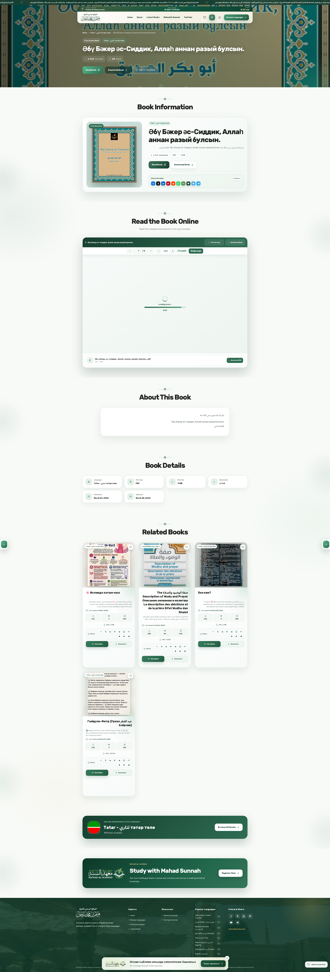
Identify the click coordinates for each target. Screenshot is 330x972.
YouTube (188, 17)
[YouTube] (231, 922)
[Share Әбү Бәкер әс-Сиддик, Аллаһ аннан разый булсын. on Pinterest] (168, 183)
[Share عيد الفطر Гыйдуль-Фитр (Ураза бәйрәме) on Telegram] (129, 765)
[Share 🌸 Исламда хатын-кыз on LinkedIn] (110, 632)
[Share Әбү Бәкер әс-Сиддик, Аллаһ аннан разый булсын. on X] (158, 183)
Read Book (91, 70)
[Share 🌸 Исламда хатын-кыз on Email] (129, 632)
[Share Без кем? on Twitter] (236, 636)
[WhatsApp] (243, 916)
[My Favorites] (205, 17)
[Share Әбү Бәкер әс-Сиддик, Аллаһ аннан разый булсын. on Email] (183, 183)
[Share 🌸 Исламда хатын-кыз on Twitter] (124, 636)
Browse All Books (227, 827)
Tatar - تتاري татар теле (100, 33)
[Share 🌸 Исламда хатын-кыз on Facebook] (101, 632)
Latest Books (153, 17)
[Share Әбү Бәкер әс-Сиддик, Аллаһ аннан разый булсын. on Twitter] (193, 183)
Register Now (229, 873)
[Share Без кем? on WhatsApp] (236, 632)
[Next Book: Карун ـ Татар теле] (326, 544)
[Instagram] (250, 916)
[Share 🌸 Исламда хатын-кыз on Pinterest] (115, 632)
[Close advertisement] (227, 958)
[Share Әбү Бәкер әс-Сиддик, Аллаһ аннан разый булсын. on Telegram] (198, 183)
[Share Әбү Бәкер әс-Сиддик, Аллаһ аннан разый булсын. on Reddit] (173, 183)
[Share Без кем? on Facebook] (213, 632)
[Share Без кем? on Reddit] (232, 632)
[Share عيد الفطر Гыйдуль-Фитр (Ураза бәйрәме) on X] (106, 760)
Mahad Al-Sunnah (172, 17)
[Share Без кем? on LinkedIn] (222, 632)
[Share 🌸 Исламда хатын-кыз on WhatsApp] (124, 632)
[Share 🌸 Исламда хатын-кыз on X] (106, 632)
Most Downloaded (137, 924)
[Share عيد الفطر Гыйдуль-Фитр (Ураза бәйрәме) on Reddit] (119, 760)
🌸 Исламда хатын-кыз (103, 592)
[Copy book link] (188, 183)
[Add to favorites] (130, 547)
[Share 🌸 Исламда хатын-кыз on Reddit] (119, 632)
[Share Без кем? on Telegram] (241, 636)
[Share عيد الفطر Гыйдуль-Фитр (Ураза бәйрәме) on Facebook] (101, 760)
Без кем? (204, 592)
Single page (196, 251)
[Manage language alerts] (219, 17)
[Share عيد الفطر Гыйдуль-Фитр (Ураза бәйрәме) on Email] (129, 760)
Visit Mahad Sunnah (237, 929)
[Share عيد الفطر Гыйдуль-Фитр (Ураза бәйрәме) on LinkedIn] (110, 760)
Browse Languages (137, 920)
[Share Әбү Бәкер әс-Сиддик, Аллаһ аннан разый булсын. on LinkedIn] (163, 183)
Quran (139, 17)
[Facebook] (231, 916)
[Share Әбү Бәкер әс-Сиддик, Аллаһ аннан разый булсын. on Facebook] (153, 183)
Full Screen (215, 242)
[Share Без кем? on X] (218, 632)
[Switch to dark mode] (212, 17)
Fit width (182, 251)
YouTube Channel (171, 920)
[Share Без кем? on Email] (241, 632)
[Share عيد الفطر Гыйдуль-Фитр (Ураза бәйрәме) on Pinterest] (115, 760)
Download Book (116, 70)
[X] (237, 916)
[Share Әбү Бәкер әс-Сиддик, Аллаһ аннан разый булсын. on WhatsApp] (178, 183)
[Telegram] (237, 922)
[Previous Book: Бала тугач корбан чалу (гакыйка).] (4, 544)
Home (130, 17)
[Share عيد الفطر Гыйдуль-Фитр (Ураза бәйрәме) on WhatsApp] (124, 760)
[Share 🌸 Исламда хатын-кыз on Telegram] (129, 636)
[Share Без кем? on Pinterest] (227, 632)
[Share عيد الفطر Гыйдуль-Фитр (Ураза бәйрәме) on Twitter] (124, 765)
